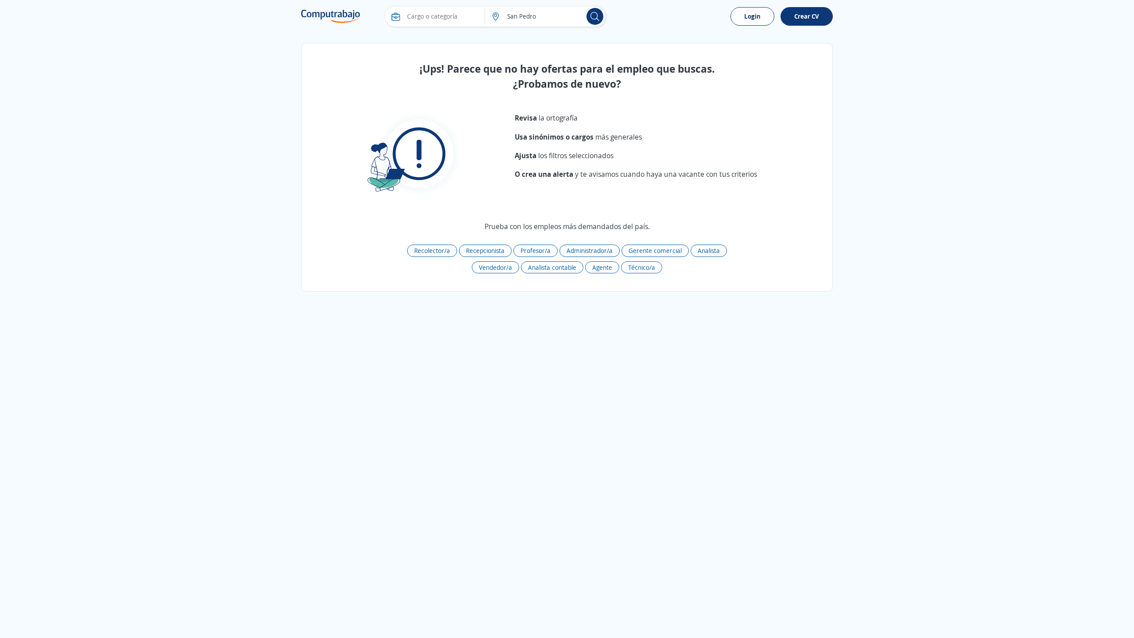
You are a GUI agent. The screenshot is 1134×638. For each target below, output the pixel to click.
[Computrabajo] (330, 16)
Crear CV (806, 16)
